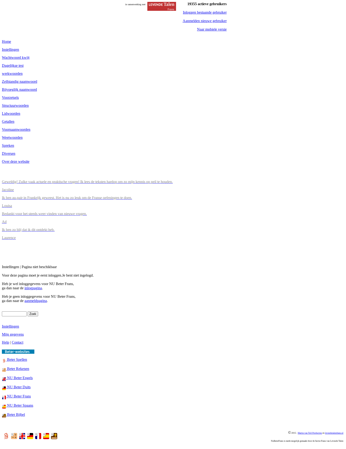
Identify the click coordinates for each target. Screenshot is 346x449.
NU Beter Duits (18, 387)
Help (5, 342)
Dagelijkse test (13, 66)
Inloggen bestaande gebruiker (205, 12)
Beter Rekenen (17, 369)
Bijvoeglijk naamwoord (19, 89)
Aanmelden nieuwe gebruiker (205, 21)
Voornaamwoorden (16, 129)
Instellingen (10, 50)
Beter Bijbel (15, 415)
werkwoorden (12, 73)
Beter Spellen (16, 360)
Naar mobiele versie (212, 29)
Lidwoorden (11, 113)
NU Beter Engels (19, 378)
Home (6, 42)
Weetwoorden (12, 137)
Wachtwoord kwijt (15, 58)
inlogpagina (33, 288)
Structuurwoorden (15, 105)
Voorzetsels (10, 97)
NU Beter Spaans (19, 405)
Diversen (8, 153)
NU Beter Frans (18, 396)
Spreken (8, 145)
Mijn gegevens (13, 334)
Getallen (8, 121)
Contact (17, 342)
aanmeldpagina (35, 301)
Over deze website (15, 161)
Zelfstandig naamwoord (19, 81)
